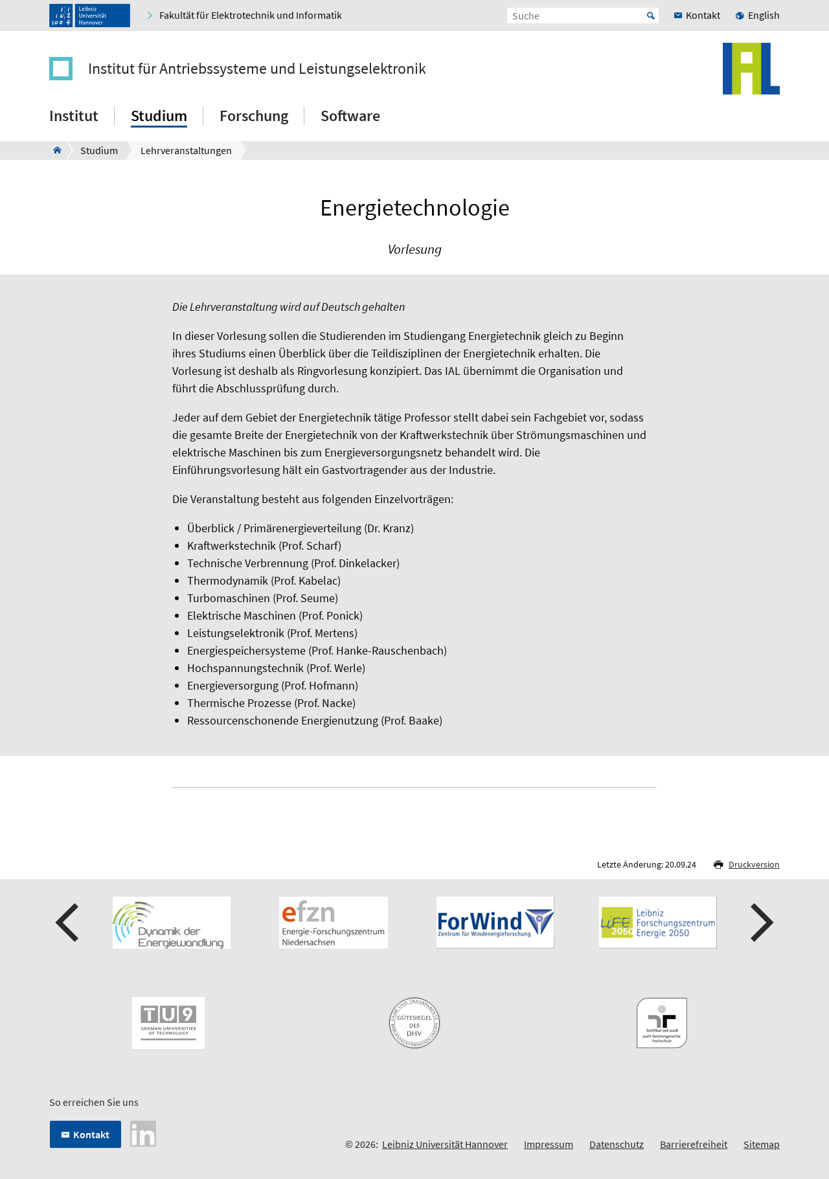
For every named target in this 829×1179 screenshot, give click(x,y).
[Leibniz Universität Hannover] (89, 15)
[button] (68, 922)
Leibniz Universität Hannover (445, 1144)
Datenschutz (616, 1144)
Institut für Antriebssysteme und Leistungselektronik (257, 68)
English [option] (764, 14)
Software (350, 116)
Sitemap (762, 1144)
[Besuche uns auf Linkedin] (143, 1132)
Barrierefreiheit (693, 1144)
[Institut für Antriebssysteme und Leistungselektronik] (53, 150)
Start (651, 15)
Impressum (548, 1144)
